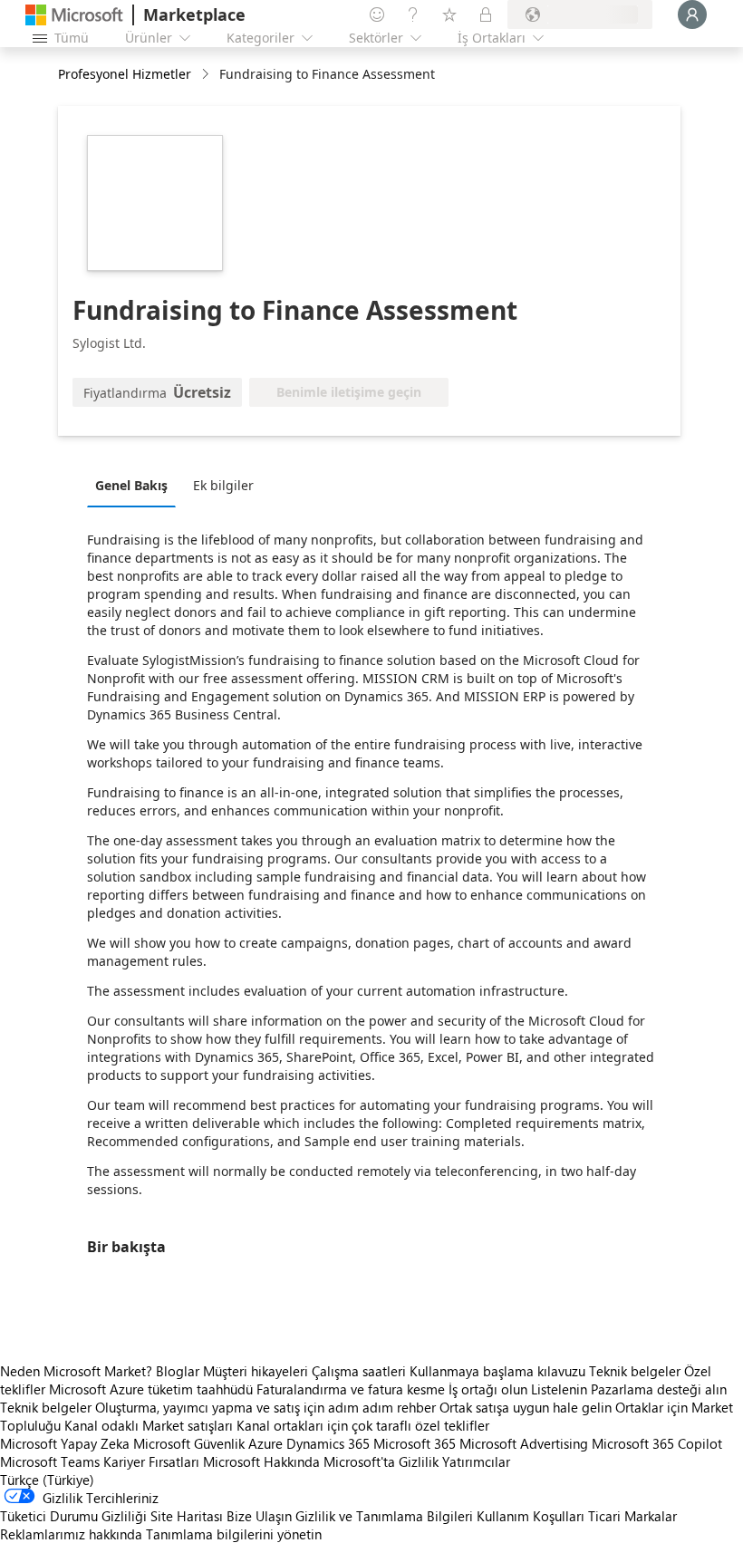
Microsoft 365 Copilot (657, 1443)
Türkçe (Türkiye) (47, 1480)
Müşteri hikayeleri (255, 1371)
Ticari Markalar (632, 1516)
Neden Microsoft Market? (76, 1371)
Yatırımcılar (476, 1461)
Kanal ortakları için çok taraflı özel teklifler (362, 1425)
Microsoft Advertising (523, 1443)
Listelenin (559, 1389)
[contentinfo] (207, 75)
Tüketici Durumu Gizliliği (73, 1516)
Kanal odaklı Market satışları (148, 1425)
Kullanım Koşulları (530, 1516)
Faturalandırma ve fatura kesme (350, 1389)
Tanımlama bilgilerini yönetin (234, 1534)
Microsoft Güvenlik (189, 1443)
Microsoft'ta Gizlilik (381, 1461)
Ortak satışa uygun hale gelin (525, 1407)
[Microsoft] (74, 15)
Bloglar (177, 1371)
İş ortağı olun (488, 1389)
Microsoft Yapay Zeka (65, 1443)
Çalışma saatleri (359, 1371)
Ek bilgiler (223, 485)
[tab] (136, 485)
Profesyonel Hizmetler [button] (124, 73)
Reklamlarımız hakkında (71, 1534)
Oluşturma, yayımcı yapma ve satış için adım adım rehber (265, 1407)
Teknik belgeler (634, 1371)
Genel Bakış (131, 485)
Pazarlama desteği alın (659, 1389)
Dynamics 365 (328, 1443)
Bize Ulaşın (259, 1516)
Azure (265, 1443)
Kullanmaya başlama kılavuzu (497, 1371)
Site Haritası (186, 1516)
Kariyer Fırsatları (151, 1461)
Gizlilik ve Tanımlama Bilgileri (384, 1516)
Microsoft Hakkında (261, 1461)
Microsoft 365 (414, 1443)
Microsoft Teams (50, 1461)
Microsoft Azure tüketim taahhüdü (152, 1389)
